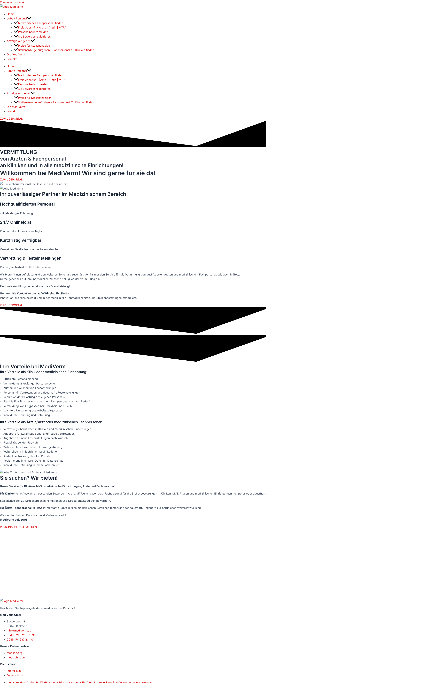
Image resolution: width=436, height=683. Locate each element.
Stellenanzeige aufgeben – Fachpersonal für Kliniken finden (56, 50)
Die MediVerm (16, 54)
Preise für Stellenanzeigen (34, 45)
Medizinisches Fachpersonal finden (40, 23)
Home (10, 14)
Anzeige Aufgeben (18, 41)
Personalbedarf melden (33, 32)
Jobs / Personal (17, 18)
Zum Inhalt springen (12, 2)
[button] (29, 18)
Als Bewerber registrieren (34, 36)
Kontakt (12, 59)
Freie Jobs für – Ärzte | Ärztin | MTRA (42, 27)
